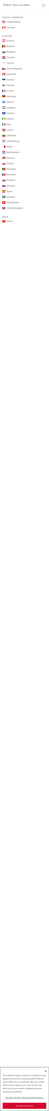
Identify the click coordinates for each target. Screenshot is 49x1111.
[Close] (46, 1071)
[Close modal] (43, 5)
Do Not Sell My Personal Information (24, 1097)
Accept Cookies (24, 1105)
